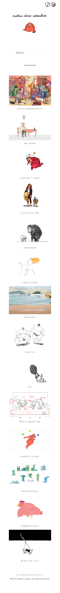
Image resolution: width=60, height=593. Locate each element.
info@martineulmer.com (31, 574)
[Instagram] (28, 45)
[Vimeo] (35, 45)
